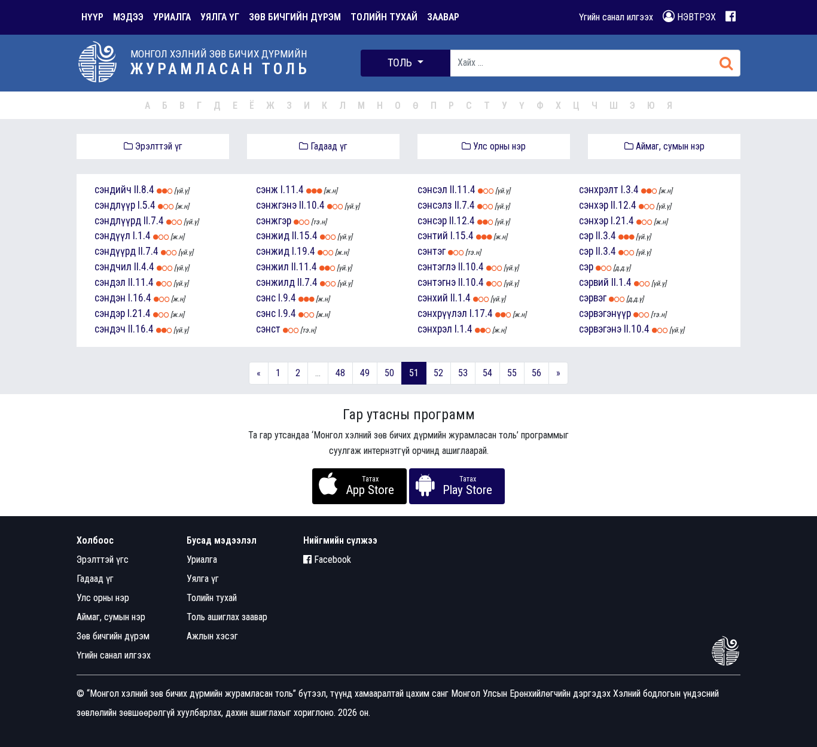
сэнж (267, 190)
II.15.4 (305, 236)
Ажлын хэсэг (212, 636)
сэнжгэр (273, 221)
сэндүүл (112, 236)
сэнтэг (431, 251)
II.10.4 (312, 205)
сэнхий (432, 298)
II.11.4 (141, 282)
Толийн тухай (212, 597)
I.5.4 (147, 205)
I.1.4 (142, 236)
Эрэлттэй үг (157, 146)
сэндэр (109, 313)
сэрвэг (592, 298)
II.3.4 (606, 236)
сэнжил (272, 267)
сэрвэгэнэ (600, 329)
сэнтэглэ (436, 267)
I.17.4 (481, 313)
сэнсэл (432, 190)
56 (536, 373)
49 (365, 373)
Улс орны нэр (498, 146)
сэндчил (113, 267)
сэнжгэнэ (276, 205)
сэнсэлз (434, 205)
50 (389, 373)
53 (463, 373)
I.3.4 (630, 190)
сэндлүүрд (117, 221)
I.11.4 (292, 190)
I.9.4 (287, 298)
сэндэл (110, 282)
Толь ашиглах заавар (227, 617)
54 (487, 373)
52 (438, 373)
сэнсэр (432, 221)
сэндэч (110, 329)
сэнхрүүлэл (442, 313)
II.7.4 (154, 221)
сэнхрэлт (598, 190)
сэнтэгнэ (436, 282)
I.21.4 (139, 313)
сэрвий (594, 282)
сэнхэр (593, 205)
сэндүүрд (115, 251)
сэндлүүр (114, 205)
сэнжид (272, 236)
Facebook (331, 559)
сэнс (266, 298)
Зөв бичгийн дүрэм (113, 636)
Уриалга (202, 559)
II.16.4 (141, 329)
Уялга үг (203, 578)
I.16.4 (139, 298)
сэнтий (432, 236)
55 (512, 373)
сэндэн (110, 298)
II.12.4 (462, 221)
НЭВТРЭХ (695, 17)
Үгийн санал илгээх (616, 17)
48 (340, 373)
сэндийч (113, 190)
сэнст (268, 329)
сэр (586, 236)
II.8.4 (144, 190)
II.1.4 (460, 298)
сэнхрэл (434, 329)
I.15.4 (462, 236)
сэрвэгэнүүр (605, 313)
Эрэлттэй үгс (103, 559)
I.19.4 (303, 251)
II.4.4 (144, 267)
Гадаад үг (327, 146)
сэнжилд (275, 282)
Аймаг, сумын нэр (669, 146)
